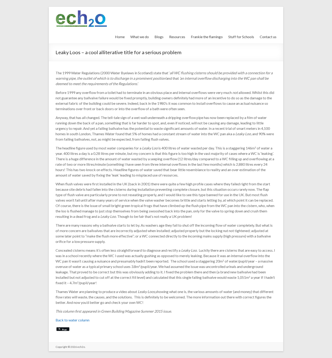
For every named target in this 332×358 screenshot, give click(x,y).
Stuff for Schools (241, 37)
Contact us (268, 37)
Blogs (159, 37)
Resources (177, 37)
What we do (139, 37)
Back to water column (72, 320)
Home (120, 37)
